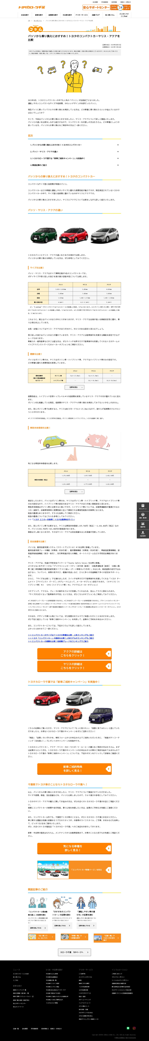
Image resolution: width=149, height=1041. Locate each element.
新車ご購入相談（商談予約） (21, 1000)
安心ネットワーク (18, 1006)
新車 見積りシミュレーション (22, 996)
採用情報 (114, 2)
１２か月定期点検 (84, 986)
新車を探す (17, 986)
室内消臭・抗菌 (83, 1009)
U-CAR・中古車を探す (54, 970)
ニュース (16, 970)
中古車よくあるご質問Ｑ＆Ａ (54, 999)
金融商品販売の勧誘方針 (119, 983)
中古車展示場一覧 (51, 980)
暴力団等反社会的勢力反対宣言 (121, 986)
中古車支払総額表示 (52, 977)
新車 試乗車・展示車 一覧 (21, 993)
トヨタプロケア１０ (85, 993)
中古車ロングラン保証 (52, 986)
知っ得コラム (17, 977)
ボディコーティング (85, 999)
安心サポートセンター (19, 1003)
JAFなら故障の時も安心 (86, 1016)
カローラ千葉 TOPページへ (71, 952)
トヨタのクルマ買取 (52, 1003)
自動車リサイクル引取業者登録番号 (122, 993)
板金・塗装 (82, 996)
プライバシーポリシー (118, 977)
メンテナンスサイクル (85, 977)
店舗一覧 (16, 1028)
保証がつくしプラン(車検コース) (88, 1019)
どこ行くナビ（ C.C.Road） (21, 973)
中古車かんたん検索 (52, 973)
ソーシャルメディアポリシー (120, 980)
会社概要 (95, 2)
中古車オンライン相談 (52, 983)
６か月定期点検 (83, 990)
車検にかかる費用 (84, 983)
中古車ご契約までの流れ (53, 993)
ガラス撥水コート (84, 1006)
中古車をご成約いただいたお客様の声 (57, 996)
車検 (80, 980)
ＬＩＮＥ (15, 980)
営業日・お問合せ (125, 2)
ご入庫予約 (82, 973)
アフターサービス (86, 970)
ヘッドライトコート (85, 1003)
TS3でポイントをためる (86, 1012)
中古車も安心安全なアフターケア (56, 990)
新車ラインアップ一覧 (19, 990)
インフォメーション (120, 970)
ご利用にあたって (117, 973)
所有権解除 (104, 2)
